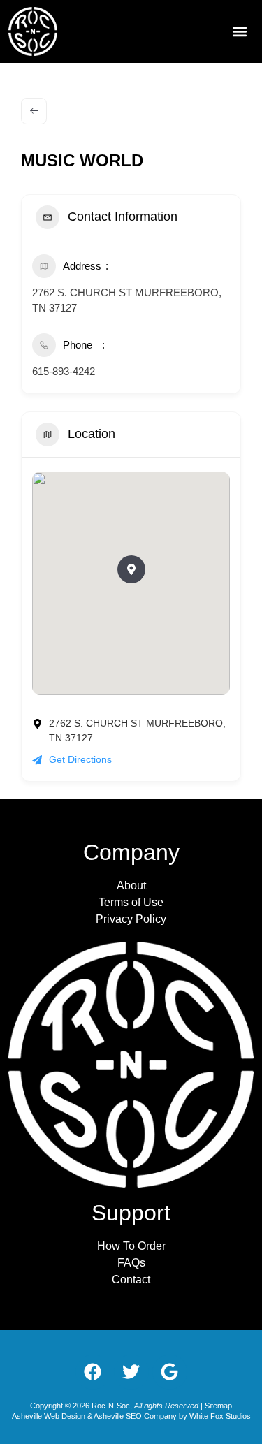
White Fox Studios (220, 1416)
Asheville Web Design (49, 1416)
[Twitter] (131, 1372)
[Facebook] (92, 1372)
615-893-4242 (63, 371)
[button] (239, 31)
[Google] (169, 1372)
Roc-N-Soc (111, 1405)
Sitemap (218, 1405)
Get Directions (80, 759)
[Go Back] (34, 111)
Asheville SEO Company (135, 1416)
